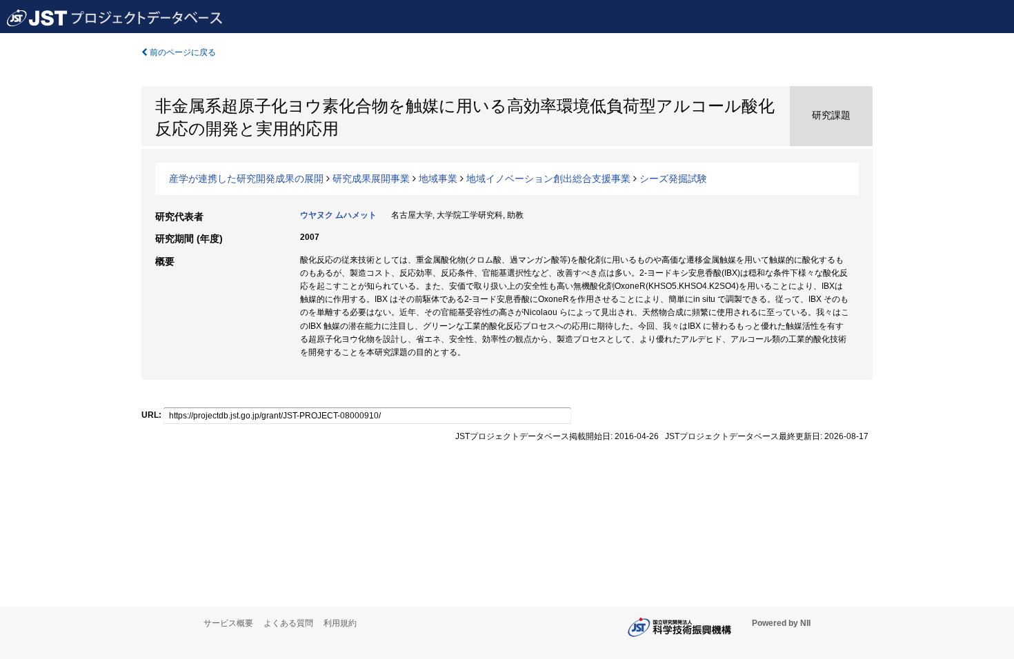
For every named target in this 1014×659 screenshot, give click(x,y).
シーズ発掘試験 (673, 178)
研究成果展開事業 (371, 178)
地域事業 (438, 178)
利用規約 (340, 623)
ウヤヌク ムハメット (338, 215)
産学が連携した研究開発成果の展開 (246, 178)
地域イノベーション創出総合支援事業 (548, 178)
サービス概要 (228, 623)
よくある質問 (288, 623)
